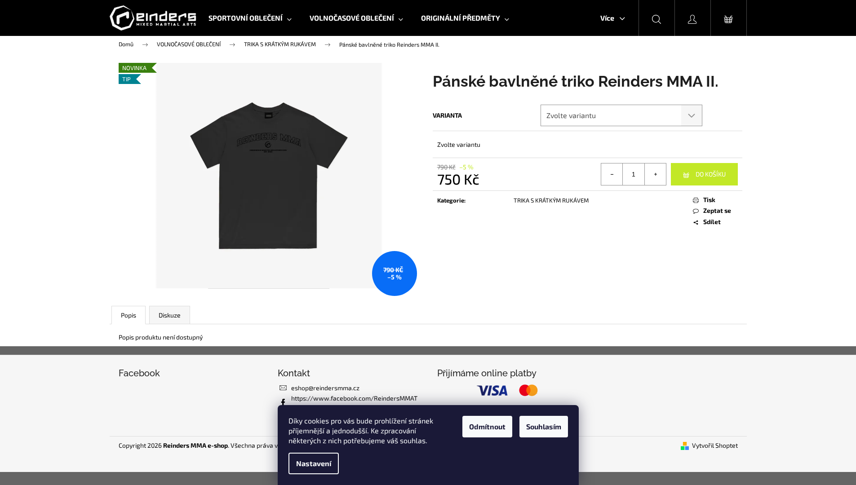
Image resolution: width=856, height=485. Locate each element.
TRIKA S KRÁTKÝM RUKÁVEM (551, 200)
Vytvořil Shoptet (715, 445)
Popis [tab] (128, 315)
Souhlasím (543, 426)
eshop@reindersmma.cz (325, 388)
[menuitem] (250, 18)
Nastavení (313, 463)
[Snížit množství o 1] (612, 174)
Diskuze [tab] (170, 315)
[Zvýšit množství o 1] (655, 174)
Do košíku (711, 174)
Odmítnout (487, 426)
